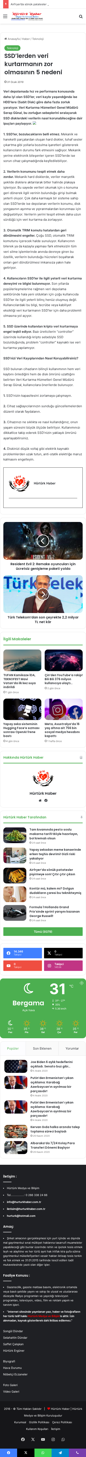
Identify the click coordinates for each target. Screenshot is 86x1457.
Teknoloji (38, 38)
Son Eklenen (42, 1048)
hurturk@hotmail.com (21, 1215)
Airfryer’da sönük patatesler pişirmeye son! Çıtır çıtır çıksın (52, 872)
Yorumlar (72, 1048)
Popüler (13, 1048)
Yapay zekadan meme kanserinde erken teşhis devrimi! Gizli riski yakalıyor (55, 854)
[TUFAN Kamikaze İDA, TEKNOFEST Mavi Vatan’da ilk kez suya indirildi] (22, 660)
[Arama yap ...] (81, 17)
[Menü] (5, 17)
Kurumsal (20, 1422)
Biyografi (9, 1361)
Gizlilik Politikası (39, 1422)
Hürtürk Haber (43, 793)
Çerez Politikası (62, 1422)
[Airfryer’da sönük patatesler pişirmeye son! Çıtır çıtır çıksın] (14, 875)
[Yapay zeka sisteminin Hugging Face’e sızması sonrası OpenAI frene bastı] (22, 709)
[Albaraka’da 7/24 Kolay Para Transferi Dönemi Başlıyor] (15, 1147)
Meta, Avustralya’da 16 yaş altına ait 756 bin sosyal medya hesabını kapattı (62, 730)
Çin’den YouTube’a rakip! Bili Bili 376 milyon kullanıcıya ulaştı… (64, 679)
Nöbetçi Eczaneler (15, 1374)
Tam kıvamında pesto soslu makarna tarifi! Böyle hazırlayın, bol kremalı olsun (53, 833)
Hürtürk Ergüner (13, 1350)
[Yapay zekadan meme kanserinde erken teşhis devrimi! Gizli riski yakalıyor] (14, 855)
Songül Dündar (13, 1331)
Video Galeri (11, 1391)
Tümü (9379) (43, 931)
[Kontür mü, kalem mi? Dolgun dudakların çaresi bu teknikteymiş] (14, 894)
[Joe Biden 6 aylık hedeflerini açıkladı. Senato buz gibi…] (15, 1066)
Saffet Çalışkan (13, 1344)
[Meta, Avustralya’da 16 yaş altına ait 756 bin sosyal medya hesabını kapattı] (64, 709)
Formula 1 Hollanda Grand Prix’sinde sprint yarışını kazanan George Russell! (54, 911)
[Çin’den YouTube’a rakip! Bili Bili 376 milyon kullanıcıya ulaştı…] (64, 660)
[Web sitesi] (40, 800)
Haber (26, 38)
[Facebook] (11, 505)
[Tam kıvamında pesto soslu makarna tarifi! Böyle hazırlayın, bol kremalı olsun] (14, 835)
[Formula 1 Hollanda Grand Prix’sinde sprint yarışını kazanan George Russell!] (14, 913)
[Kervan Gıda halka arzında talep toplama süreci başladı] (15, 1131)
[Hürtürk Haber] (27, 16)
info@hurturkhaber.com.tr (24, 1202)
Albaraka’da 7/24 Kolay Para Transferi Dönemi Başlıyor (52, 1145)
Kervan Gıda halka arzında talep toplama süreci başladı (55, 1129)
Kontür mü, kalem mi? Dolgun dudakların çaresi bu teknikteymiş (55, 890)
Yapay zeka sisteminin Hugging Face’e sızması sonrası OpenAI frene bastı (21, 730)
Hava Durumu (12, 1368)
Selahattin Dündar (15, 1337)
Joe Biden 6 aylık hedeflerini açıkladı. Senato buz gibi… (51, 1064)
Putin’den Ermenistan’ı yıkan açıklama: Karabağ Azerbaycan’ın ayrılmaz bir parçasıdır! (51, 1084)
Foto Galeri (10, 1385)
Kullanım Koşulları (37, 1429)
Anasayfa (13, 38)
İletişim (55, 1429)
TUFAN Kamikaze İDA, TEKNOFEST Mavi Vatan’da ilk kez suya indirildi (19, 681)
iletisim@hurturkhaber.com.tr (26, 1208)
